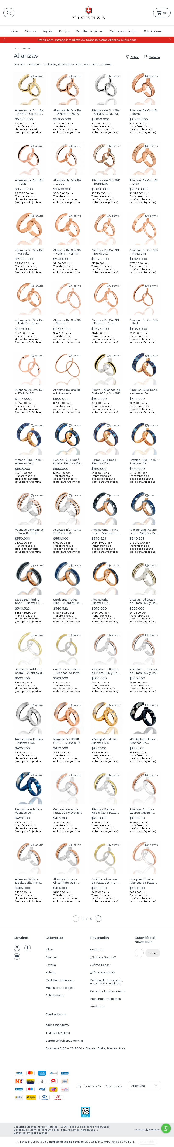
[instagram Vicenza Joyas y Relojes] (17, 948)
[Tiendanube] (147, 1130)
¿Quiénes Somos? (103, 957)
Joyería (47, 31)
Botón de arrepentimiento (30, 1132)
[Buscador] (8, 12)
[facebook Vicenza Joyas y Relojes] (27, 948)
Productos (97, 1006)
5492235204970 (57, 1025)
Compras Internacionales (108, 991)
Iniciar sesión (92, 1086)
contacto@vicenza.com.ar (64, 1040)
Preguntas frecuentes (105, 998)
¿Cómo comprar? (102, 972)
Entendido (147, 1141)
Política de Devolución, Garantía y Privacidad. (106, 981)
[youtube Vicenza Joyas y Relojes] (17, 956)
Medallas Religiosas (89, 31)
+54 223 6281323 (58, 1033)
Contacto (97, 949)
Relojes (64, 31)
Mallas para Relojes (124, 31)
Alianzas (30, 31)
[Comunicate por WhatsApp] (166, 1128)
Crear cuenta (114, 1086)
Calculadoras (153, 31)
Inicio (14, 31)
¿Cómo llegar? (100, 964)
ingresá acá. (87, 1129)
